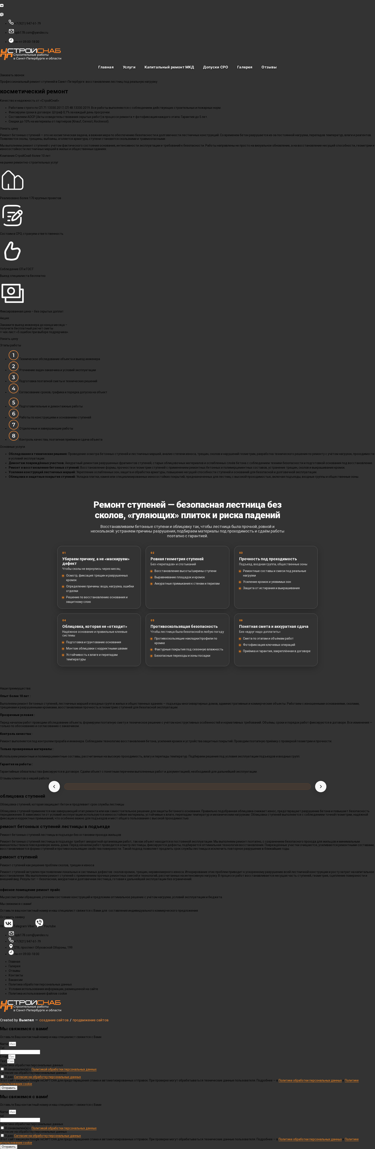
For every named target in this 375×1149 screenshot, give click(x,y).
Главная (106, 67)
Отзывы (269, 67)
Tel (2, 1048)
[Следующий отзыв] (320, 786)
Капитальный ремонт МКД (169, 67)
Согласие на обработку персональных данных (33, 1073)
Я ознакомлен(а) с (51, 1069)
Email (4, 1056)
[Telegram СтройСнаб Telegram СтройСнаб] (187, 10)
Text (3, 1061)
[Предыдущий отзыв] (54, 786)
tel (2, 1116)
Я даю (43, 1077)
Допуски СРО (215, 67)
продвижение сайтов (91, 1020)
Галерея (244, 67)
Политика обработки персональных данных (31, 1065)
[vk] (187, 5)
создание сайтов (54, 1020)
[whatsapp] (187, 14)
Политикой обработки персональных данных (64, 1069)
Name (4, 1044)
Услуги (129, 67)
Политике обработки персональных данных (310, 1080)
